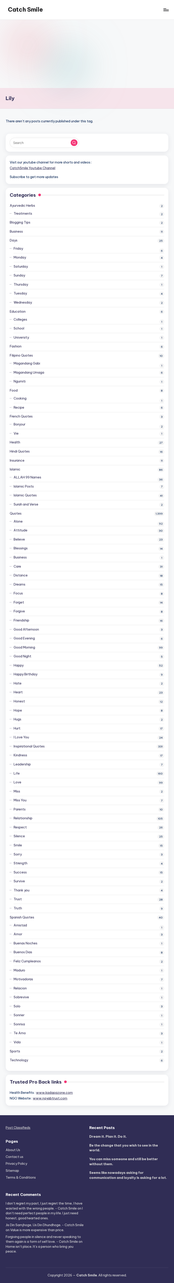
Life (17, 773)
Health (15, 442)
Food (14, 390)
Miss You (20, 800)
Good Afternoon (26, 629)
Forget (19, 602)
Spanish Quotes (22, 917)
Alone (18, 521)
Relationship (23, 818)
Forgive (19, 611)
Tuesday (20, 293)
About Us (13, 1150)
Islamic (15, 469)
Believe (19, 539)
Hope (18, 710)
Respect (20, 827)
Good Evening (24, 638)
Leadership (22, 764)
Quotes (16, 513)
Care (17, 566)
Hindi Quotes (20, 451)
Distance (21, 575)
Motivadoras (23, 979)
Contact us (14, 1157)
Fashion (16, 346)
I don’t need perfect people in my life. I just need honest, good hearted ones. (44, 1213)
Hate (18, 683)
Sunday (19, 275)
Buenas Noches (25, 943)
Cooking (20, 398)
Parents (20, 809)
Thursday (21, 284)
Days (13, 240)
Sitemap (12, 1171)
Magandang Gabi (27, 363)
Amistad (20, 925)
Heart (18, 692)
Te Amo (20, 1033)
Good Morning (24, 647)
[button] (74, 142)
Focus (18, 593)
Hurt (17, 728)
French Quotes (21, 416)
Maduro (19, 970)
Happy (19, 665)
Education (18, 311)
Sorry (18, 854)
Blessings (21, 548)
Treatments (23, 213)
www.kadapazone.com (54, 1093)
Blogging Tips (20, 222)
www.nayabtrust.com (50, 1098)
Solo (17, 1006)
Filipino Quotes (21, 355)
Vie (16, 433)
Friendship (21, 620)
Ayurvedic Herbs (22, 206)
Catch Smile (25, 9)
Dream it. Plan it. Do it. (108, 1137)
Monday (20, 257)
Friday (18, 249)
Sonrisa (19, 1024)
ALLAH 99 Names (27, 477)
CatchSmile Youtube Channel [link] (32, 168)
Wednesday (23, 302)
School (19, 328)
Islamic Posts (24, 486)
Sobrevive (21, 997)
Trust (18, 899)
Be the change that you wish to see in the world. (123, 1147)
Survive (19, 881)
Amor (18, 934)
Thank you (21, 890)
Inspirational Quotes (29, 746)
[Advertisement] (87, 54)
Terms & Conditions (21, 1177)
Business (16, 231)
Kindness (20, 755)
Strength (20, 863)
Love (17, 782)
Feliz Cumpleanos (27, 961)
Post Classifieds (18, 1128)
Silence (19, 836)
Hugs (17, 719)
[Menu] (165, 9)
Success (20, 872)
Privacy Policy (16, 1164)
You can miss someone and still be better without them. (123, 1161)
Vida (17, 1042)
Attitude (20, 530)
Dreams (19, 584)
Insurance (17, 460)
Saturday (21, 266)
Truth (18, 908)
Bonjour (19, 424)
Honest (19, 701)
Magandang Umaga (29, 372)
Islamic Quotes (25, 495)
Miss (17, 791)
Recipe (19, 407)
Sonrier (19, 1015)
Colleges (20, 319)
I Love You (21, 737)
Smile (18, 845)
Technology (19, 1060)
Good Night (22, 656)
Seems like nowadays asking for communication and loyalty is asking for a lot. (128, 1175)
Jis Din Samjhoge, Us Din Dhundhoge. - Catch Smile (45, 1225)
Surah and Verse (26, 504)
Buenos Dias (23, 952)
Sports (15, 1051)
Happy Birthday (25, 674)
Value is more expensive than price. (37, 1230)
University (21, 337)
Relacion (20, 988)
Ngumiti (20, 381)
